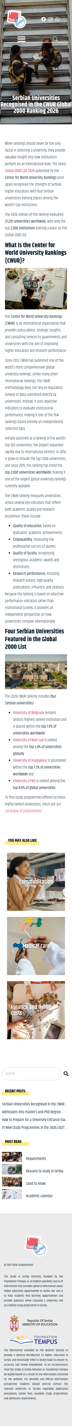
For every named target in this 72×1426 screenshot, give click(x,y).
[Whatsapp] (57, 19)
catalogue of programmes (23, 811)
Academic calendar (39, 1196)
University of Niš (24, 781)
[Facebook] (43, 19)
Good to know (35, 1184)
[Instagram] (50, 19)
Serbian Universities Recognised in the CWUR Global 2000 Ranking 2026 (33, 1107)
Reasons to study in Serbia (44, 1171)
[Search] (67, 1073)
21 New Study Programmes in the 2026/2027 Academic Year (33, 1131)
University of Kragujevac (30, 761)
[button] (21, 39)
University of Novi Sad (28, 740)
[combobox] (32, 1073)
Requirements (36, 1159)
